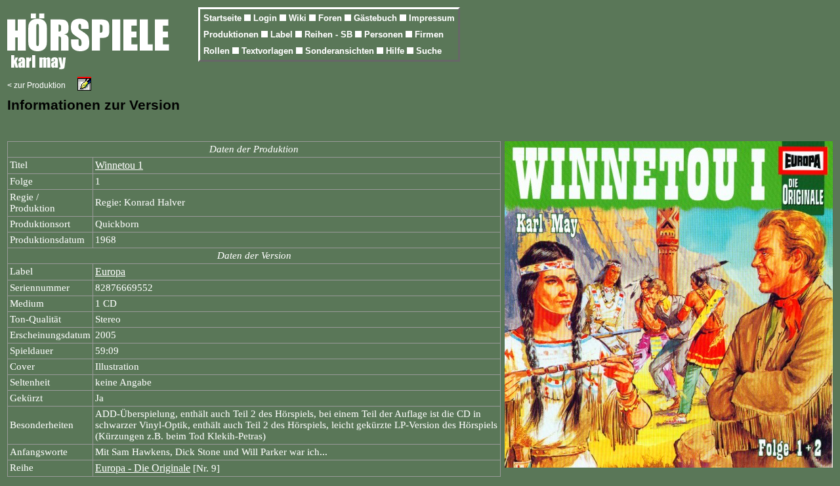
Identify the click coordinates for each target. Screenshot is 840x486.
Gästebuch (377, 18)
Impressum (432, 18)
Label (282, 34)
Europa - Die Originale (142, 468)
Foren (331, 18)
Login (266, 18)
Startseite (223, 18)
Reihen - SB (329, 34)
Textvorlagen (269, 51)
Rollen (217, 51)
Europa (110, 271)
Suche (429, 51)
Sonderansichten (341, 51)
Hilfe (396, 51)
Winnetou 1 (119, 165)
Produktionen (232, 34)
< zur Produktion (36, 85)
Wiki (299, 18)
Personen (385, 34)
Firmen (429, 34)
